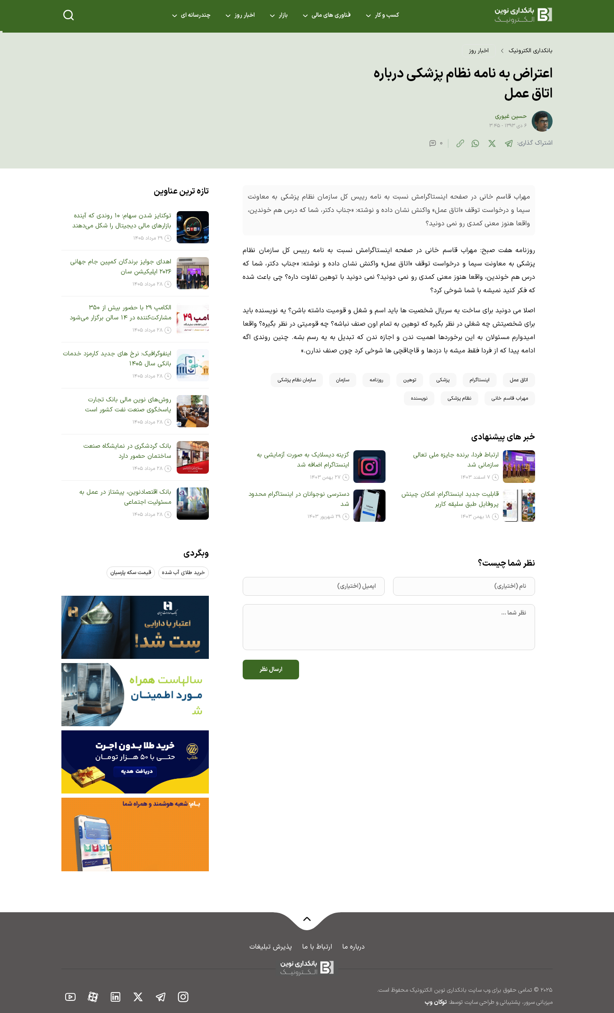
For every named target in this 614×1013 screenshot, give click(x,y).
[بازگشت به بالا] (307, 924)
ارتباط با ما (317, 947)
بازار (283, 15)
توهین (409, 380)
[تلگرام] (508, 143)
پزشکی (442, 380)
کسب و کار (387, 15)
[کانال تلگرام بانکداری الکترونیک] (161, 996)
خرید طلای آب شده (183, 573)
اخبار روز (244, 15)
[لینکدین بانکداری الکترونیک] (116, 996)
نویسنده (419, 398)
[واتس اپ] (475, 143)
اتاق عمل (519, 380)
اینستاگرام (480, 380)
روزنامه (376, 380)
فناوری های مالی (331, 15)
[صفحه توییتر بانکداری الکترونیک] (138, 996)
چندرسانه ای (196, 15)
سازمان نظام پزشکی (297, 380)
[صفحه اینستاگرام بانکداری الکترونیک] (183, 996)
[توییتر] (492, 143)
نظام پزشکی (459, 398)
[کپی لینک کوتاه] (460, 143)
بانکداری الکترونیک (531, 50)
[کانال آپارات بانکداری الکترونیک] (93, 996)
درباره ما (353, 947)
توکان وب (436, 1002)
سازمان (342, 380)
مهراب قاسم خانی (510, 398)
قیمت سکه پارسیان (130, 573)
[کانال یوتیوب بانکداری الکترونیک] (70, 996)
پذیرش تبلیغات (270, 947)
